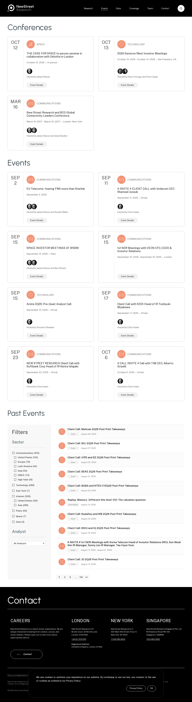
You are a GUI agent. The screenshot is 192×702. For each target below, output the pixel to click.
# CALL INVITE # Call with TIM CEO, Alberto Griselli (145, 365)
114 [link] (81, 577)
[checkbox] (28, 453)
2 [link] (64, 577)
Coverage (134, 8)
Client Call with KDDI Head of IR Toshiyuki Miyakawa (143, 305)
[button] (181, 8)
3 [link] (70, 577)
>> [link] (86, 577)
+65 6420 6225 (153, 639)
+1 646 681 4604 (118, 639)
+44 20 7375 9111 (79, 639)
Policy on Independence (17, 675)
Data (118, 8)
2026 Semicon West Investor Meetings (142, 53)
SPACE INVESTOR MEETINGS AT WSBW (53, 248)
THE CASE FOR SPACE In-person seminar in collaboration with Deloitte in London (54, 55)
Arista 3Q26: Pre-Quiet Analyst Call (49, 304)
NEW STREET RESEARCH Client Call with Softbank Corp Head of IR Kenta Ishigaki (53, 365)
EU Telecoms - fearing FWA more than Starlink (56, 188)
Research (88, 8)
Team (150, 8)
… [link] (75, 577)
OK (151, 688)
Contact (165, 8)
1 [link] (59, 577)
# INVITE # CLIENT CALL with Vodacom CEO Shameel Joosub (145, 190)
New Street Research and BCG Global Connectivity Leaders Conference (51, 114)
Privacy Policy (136, 688)
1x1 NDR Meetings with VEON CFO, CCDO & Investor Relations (144, 249)
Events (104, 8)
